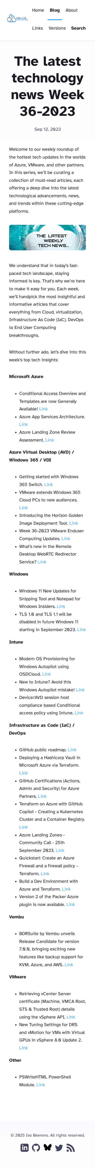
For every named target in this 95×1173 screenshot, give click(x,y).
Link (43, 409)
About (72, 10)
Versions (57, 28)
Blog (55, 10)
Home (38, 10)
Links (37, 28)
